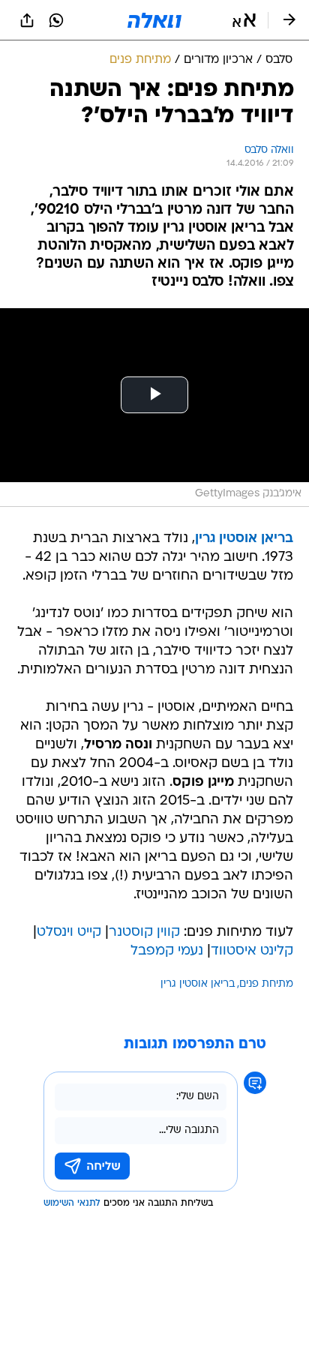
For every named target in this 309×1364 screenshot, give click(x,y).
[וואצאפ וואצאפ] (56, 20)
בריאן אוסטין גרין (197, 984)
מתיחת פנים (266, 984)
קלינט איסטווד (252, 951)
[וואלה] (155, 20)
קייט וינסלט (69, 932)
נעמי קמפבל (166, 951)
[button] (244, 20)
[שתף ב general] (27, 20)
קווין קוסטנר (144, 932)
